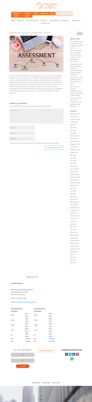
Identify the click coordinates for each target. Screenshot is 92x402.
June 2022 (73, 224)
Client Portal (55, 20)
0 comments (46, 33)
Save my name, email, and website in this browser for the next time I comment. (35, 143)
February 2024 (74, 169)
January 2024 (74, 172)
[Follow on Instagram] (77, 354)
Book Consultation (64, 14)
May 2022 (73, 227)
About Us (20, 20)
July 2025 (73, 125)
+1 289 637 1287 (16, 14)
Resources (75, 20)
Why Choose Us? (32, 20)
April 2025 (73, 133)
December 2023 (75, 174)
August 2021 (74, 252)
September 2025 (75, 119)
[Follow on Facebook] (66, 354)
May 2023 (73, 194)
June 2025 (73, 127)
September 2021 (75, 249)
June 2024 (73, 158)
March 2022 (73, 232)
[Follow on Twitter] (70, 354)
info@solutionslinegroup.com (26, 302)
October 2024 (74, 147)
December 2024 (75, 141)
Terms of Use (56, 383)
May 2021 (73, 260)
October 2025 (74, 116)
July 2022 (73, 221)
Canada (43, 20)
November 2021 (75, 243)
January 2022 (74, 238)
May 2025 (73, 130)
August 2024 (74, 152)
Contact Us (45, 23)
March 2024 (73, 166)
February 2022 (74, 235)
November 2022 (75, 210)
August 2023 (74, 185)
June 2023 (73, 191)
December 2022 (75, 207)
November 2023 (75, 177)
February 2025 (74, 136)
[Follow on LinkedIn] (73, 354)
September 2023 (75, 183)
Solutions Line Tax (46, 351)
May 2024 (73, 160)
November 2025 (75, 114)
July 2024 (73, 155)
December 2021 (75, 240)
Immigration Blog (36, 33)
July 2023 (73, 188)
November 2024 (75, 144)
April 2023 (73, 196)
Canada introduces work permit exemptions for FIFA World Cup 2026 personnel (76, 102)
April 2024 (73, 163)
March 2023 (73, 199)
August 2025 (74, 122)
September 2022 (75, 216)
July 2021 (73, 254)
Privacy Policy (46, 383)
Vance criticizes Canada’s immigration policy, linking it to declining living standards (76, 91)
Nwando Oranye (16, 33)
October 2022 (74, 213)
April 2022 (73, 229)
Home (13, 20)
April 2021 (73, 263)
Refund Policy (36, 383)
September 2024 (75, 149)
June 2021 (73, 257)
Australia (65, 20)
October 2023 (74, 180)
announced (16, 78)
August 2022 (74, 218)
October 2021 (74, 246)
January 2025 (74, 138)
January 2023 (74, 205)
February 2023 (74, 202)
